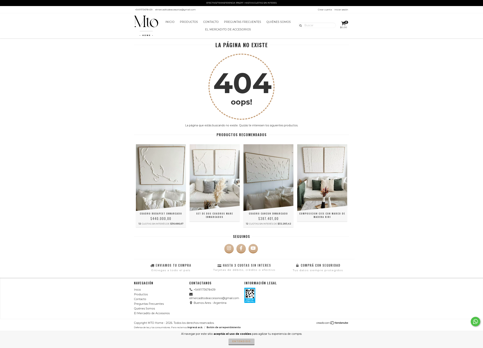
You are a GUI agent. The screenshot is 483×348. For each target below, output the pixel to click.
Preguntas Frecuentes (242, 22)
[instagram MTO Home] (229, 248)
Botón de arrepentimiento (224, 327)
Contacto (211, 22)
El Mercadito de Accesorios (228, 29)
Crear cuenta (325, 9)
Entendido (241, 341)
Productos (189, 22)
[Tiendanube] (332, 323)
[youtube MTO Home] (253, 248)
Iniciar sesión (341, 9)
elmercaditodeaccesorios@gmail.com (175, 9)
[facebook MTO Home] (241, 248)
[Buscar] (299, 25)
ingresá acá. (195, 327)
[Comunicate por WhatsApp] (475, 321)
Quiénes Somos (278, 22)
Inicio (170, 22)
